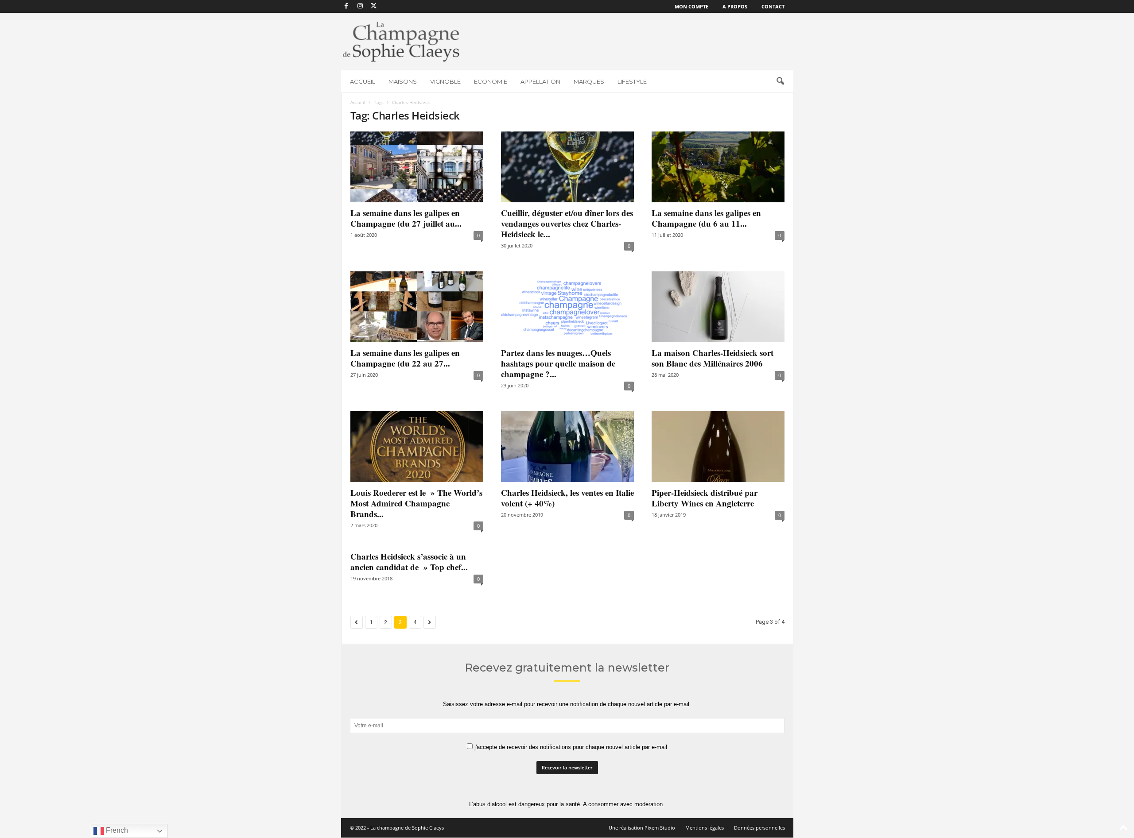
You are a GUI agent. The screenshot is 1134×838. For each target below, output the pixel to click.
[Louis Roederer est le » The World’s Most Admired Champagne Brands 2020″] (416, 446)
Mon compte (691, 6)
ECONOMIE (490, 81)
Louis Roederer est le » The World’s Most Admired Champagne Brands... (416, 503)
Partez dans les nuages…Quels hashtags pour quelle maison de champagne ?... (558, 363)
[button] (780, 81)
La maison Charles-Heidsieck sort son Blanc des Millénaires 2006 (712, 358)
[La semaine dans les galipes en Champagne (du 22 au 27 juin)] (416, 306)
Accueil (357, 102)
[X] (374, 6)
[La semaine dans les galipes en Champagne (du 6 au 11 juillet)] (718, 166)
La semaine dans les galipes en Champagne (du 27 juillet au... (406, 218)
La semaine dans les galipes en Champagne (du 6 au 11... (706, 218)
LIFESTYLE (632, 81)
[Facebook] (346, 6)
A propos (734, 6)
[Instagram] (360, 6)
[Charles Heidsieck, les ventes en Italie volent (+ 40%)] (567, 446)
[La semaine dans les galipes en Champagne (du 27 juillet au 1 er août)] (416, 166)
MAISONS (402, 81)
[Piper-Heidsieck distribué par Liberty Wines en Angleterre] (718, 446)
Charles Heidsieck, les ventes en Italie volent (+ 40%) (567, 498)
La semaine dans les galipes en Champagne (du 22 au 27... (405, 358)
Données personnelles (759, 827)
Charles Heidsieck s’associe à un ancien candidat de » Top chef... (409, 561)
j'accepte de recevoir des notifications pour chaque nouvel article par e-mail (570, 747)
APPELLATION (540, 81)
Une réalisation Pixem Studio (642, 827)
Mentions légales (704, 827)
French (116, 830)
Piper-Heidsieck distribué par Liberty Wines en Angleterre (704, 498)
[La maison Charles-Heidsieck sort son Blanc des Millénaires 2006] (718, 306)
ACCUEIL (362, 81)
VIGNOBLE (445, 81)
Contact (772, 6)
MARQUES (589, 81)
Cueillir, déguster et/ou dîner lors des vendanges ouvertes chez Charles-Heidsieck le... (567, 223)
